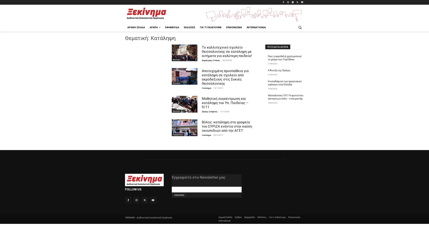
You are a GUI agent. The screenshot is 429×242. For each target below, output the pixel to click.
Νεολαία (176, 59)
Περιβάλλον (178, 134)
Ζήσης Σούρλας (210, 111)
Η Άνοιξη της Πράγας (279, 70)
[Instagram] (288, 2)
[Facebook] (283, 2)
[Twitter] (297, 2)
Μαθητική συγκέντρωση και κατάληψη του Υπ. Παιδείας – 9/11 (225, 103)
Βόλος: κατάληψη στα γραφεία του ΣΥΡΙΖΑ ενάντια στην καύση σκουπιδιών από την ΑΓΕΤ (227, 126)
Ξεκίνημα (206, 88)
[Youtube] (302, 2)
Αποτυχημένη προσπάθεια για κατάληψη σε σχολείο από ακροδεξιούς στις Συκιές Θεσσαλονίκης (225, 77)
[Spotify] (293, 2)
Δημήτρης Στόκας (211, 60)
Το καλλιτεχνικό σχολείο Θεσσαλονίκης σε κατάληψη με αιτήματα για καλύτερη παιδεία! (227, 51)
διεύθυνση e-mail (181, 185)
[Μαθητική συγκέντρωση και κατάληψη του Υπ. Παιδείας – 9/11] (184, 104)
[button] (300, 27)
